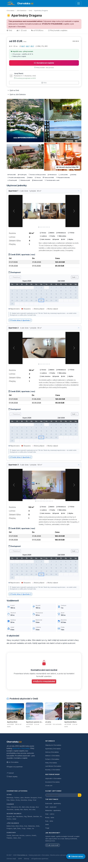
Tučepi (29, 828)
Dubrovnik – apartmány (53, 803)
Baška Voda (11, 826)
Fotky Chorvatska (51, 763)
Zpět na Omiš (14, 90)
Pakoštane (19, 816)
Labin (22, 797)
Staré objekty (12, 776)
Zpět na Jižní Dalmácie (18, 94)
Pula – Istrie (49, 821)
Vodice (9, 819)
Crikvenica (14, 807)
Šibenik (29, 816)
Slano (15, 838)
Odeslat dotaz (77, 856)
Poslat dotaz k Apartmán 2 (21, 457)
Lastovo (28, 835)
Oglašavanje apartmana (40, 858)
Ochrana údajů (11, 858)
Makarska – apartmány (53, 810)
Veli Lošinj (32, 809)
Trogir (24, 828)
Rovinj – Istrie (49, 817)
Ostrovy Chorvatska (52, 752)
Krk (20, 807)
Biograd (9, 816)
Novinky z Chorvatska (52, 770)
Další (74, 277)
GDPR (20, 858)
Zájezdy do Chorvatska (53, 745)
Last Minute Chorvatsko (53, 766)
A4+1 (23, 46)
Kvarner (10, 804)
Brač (17, 826)
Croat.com (48, 785)
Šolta (18, 828)
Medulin (27, 797)
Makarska (31, 826)
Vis (33, 828)
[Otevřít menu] (78, 3)
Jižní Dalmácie (21, 10)
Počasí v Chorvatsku (52, 759)
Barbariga (10, 797)
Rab (21, 809)
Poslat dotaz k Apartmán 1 (21, 320)
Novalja (32, 807)
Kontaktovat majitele (45, 63)
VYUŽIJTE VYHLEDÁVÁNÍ (52, 24)
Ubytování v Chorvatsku (21, 748)
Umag (30, 800)
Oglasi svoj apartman (15, 766)
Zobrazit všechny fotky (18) (68, 167)
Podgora (9, 828)
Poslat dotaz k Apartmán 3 (21, 594)
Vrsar (34, 800)
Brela (21, 826)
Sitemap (26, 858)
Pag (25, 816)
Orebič (34, 835)
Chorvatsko (10, 10)
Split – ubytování (50, 807)
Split (14, 828)
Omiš (30, 10)
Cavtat (9, 835)
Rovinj (18, 800)
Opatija (16, 809)
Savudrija (24, 800)
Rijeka (26, 809)
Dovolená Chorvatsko (52, 782)
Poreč (40, 797)
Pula (8, 800)
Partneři (11, 773)
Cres (8, 807)
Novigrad (34, 797)
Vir (41, 816)
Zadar (14, 819)
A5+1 (32, 46)
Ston (19, 838)
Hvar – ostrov (49, 814)
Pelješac (9, 838)
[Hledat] (79, 795)
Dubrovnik (15, 835)
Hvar (25, 826)
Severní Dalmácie (14, 813)
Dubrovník (11, 832)
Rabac (13, 800)
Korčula (22, 835)
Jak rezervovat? (53, 845)
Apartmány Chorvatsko (53, 748)
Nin (14, 816)
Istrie (9, 794)
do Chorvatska (13, 762)
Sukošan (36, 816)
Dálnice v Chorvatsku (52, 755)
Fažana (16, 797)
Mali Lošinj (25, 807)
